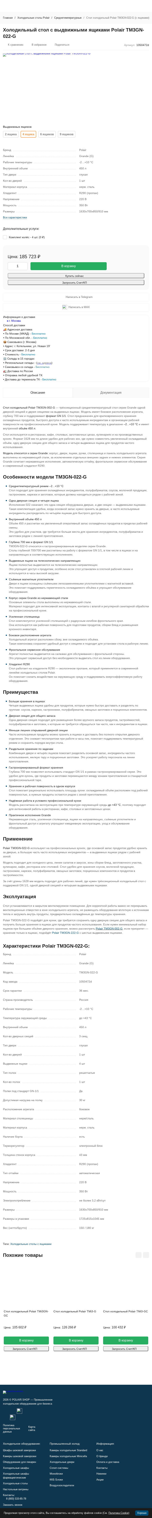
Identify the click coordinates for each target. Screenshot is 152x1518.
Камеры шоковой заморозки (19, 1456)
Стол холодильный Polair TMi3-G (74, 1311)
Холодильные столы (15, 1483)
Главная (8, 17)
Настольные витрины (15, 1489)
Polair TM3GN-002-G (109, 928)
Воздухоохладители (62, 1485)
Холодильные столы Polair (33, 17)
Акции (100, 1479)
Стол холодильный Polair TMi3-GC (125, 1311)
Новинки (101, 1473)
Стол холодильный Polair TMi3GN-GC (26, 1313)
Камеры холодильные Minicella (68, 1456)
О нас (99, 1450)
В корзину (68, 266)
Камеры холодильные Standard (68, 1450)
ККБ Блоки (56, 1479)
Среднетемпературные (68, 17)
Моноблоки (56, 1473)
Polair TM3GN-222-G (65, 932)
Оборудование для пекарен (19, 1461)
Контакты (101, 1467)
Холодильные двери (62, 1461)
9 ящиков (66, 134)
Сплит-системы (59, 1467)
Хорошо (141, 1512)
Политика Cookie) (118, 1512)
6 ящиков (47, 134)
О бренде (102, 1456)
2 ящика (11, 134)
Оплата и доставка (107, 1461)
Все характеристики (15, 217)
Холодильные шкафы (16, 1467)
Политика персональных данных (11, 1428)
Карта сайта (31, 1428)
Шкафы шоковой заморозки (19, 1450)
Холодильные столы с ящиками (30, 1243)
